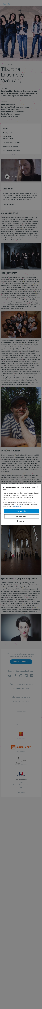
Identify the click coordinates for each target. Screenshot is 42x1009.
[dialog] (21, 504)
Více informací (16, 507)
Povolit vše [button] (22, 511)
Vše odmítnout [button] (21, 516)
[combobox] (37, 487)
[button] (21, 521)
